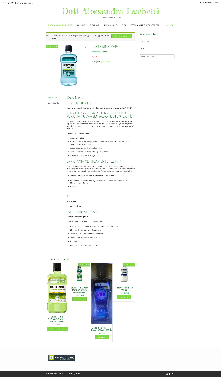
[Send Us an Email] (3, 3)
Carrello (81, 25)
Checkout (94, 25)
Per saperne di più (57, 329)
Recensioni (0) (53, 103)
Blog (124, 25)
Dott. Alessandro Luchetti (60, 25)
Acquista (79, 299)
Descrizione (52, 97)
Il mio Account (110, 25)
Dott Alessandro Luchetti (110, 11)
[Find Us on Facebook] (5, 3)
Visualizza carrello (121, 36)
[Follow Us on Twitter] (9, 3)
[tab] (55, 97)
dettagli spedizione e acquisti (145, 25)
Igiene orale (104, 61)
